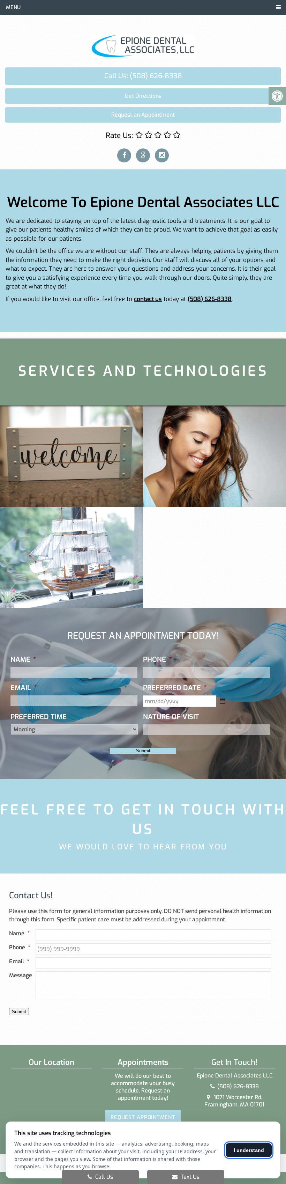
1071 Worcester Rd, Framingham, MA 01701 (234, 1101)
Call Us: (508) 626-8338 (143, 76)
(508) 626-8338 (210, 299)
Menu (13, 7)
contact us (148, 299)
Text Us (189, 1177)
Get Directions (143, 96)
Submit (143, 750)
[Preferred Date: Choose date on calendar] (222, 700)
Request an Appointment (143, 114)
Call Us (103, 1177)
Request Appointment (143, 1117)
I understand (249, 1150)
